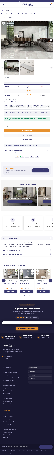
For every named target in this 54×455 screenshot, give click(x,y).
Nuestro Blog (6, 414)
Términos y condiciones (8, 427)
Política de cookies (7, 434)
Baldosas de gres (6, 393)
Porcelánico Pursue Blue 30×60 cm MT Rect (26, 282)
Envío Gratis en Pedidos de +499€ (28, 1)
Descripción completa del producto (12, 250)
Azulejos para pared (7, 401)
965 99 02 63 (7, 358)
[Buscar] (41, 4)
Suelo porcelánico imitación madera (11, 370)
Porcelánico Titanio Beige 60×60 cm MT (42, 282)
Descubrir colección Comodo (39, 170)
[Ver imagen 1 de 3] (41, 277)
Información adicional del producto (12, 254)
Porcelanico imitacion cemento (10, 372)
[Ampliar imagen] (51, 23)
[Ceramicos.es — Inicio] (9, 346)
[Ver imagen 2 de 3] (43, 277)
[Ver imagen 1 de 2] (9, 277)
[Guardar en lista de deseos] (3, 23)
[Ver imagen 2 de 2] (11, 277)
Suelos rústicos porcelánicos (9, 380)
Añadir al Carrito (27, 135)
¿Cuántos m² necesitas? (9, 123)
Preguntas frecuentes (8, 416)
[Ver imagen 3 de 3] (45, 277)
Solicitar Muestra (27, 139)
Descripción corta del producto (11, 238)
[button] (27, 151)
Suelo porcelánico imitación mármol (11, 377)
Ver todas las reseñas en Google (27, 328)
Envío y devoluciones (7, 424)
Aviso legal (5, 437)
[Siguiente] (51, 40)
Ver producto (10, 291)
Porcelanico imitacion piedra (9, 375)
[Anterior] (3, 40)
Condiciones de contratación (9, 429)
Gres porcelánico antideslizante (10, 388)
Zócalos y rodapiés (7, 403)
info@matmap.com (8, 356)
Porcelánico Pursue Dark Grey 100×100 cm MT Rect (10, 282)
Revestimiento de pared (8, 396)
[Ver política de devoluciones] (48, 151)
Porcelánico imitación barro (9, 385)
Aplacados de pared (7, 398)
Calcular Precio (28, 130)
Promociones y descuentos (9, 421)
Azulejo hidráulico (7, 383)
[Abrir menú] (3, 4)
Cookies (14, 453)
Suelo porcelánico (7, 367)
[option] (11, 67)
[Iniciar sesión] (47, 4)
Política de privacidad (7, 432)
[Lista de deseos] (44, 4)
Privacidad (4, 453)
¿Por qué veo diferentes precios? (10, 99)
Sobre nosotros (6, 419)
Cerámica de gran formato (9, 390)
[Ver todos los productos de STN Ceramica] (16, 270)
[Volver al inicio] (27, 4)
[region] (10, 274)
